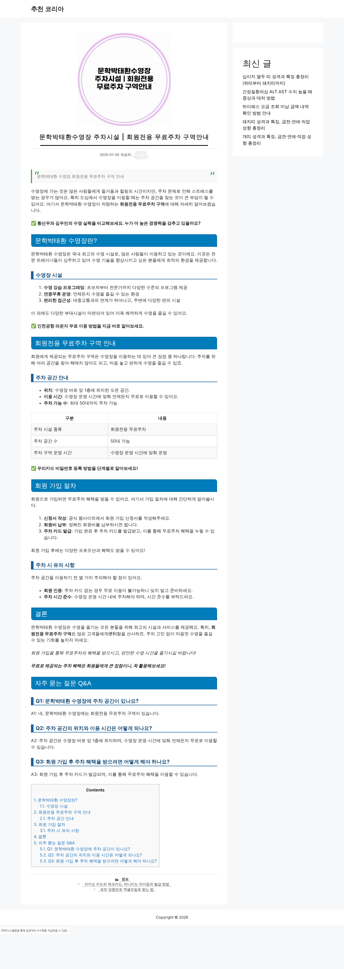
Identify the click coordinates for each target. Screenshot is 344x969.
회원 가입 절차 (49, 824)
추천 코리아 (47, 9)
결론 (40, 836)
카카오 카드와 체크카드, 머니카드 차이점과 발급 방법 (127, 884)
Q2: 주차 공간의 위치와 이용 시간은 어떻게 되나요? (91, 854)
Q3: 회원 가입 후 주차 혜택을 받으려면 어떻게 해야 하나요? (98, 860)
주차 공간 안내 (57, 818)
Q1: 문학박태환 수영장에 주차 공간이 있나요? (85, 848)
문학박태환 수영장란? (55, 800)
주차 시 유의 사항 (59, 830)
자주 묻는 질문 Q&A (54, 842)
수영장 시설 (54, 806)
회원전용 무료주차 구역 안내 (62, 812)
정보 (125, 879)
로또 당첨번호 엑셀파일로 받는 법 (127, 889)
